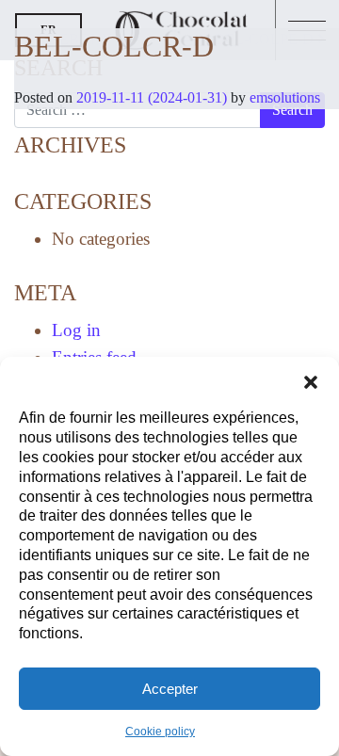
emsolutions (283, 97)
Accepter (170, 689)
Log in (76, 330)
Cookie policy (160, 731)
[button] (310, 380)
